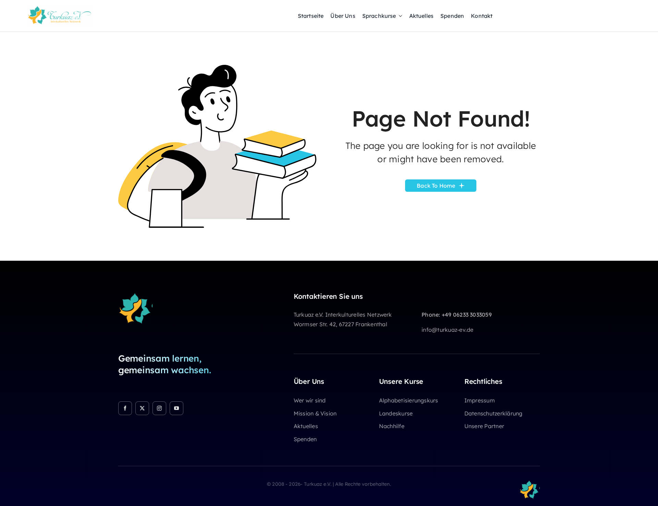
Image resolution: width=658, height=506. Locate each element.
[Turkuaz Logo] (60, 8)
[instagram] (159, 408)
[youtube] (176, 408)
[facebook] (125, 408)
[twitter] (142, 408)
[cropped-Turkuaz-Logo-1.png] (135, 295)
